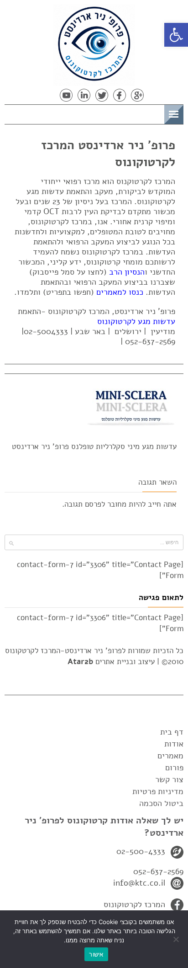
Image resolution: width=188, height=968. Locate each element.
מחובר (116, 504)
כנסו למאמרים (119, 292)
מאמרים (170, 755)
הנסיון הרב (127, 271)
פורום (174, 767)
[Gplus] (137, 95)
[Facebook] (119, 95)
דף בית (171, 731)
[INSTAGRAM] (48, 95)
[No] (176, 939)
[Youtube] (66, 95)
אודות (173, 743)
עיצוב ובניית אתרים (111, 661)
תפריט (150, 113)
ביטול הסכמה (161, 803)
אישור (96, 954)
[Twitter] (101, 95)
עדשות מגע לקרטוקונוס (136, 321)
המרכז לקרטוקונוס (134, 904)
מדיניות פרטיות (157, 791)
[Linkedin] (84, 95)
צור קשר (169, 779)
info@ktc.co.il (139, 882)
